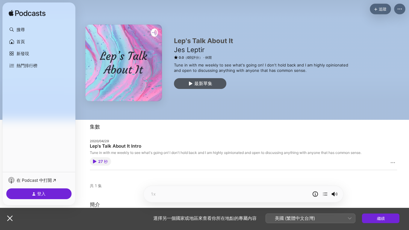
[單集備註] (315, 194)
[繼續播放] (325, 194)
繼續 (381, 218)
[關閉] (10, 218)
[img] (27, 13)
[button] (39, 30)
